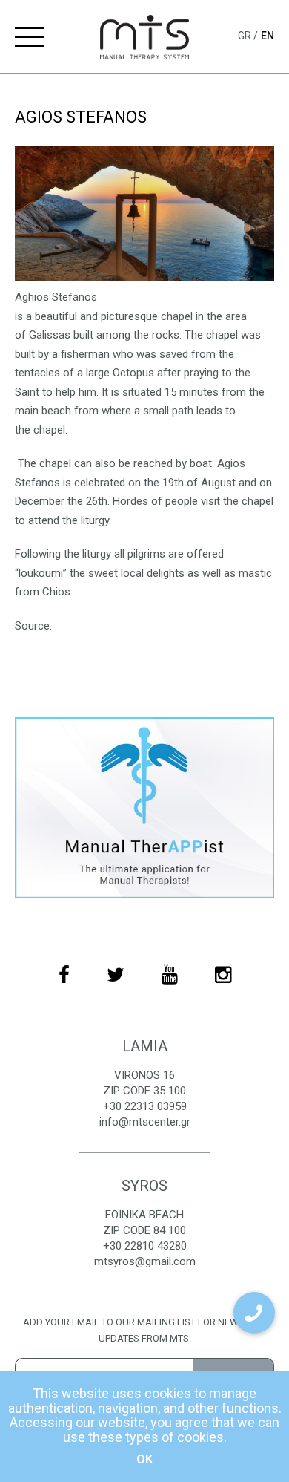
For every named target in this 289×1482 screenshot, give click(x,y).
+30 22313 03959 (145, 1106)
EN (267, 36)
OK (144, 1459)
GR (245, 36)
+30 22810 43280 (145, 1246)
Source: (33, 626)
